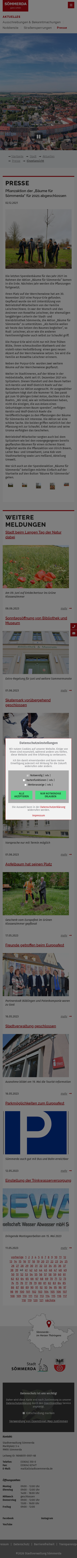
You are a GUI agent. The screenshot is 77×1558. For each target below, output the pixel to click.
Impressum (38, 815)
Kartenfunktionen (36, 780)
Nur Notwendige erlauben (50, 795)
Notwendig (36, 775)
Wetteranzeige (36, 784)
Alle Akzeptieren (21, 795)
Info (47, 775)
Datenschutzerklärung (52, 807)
